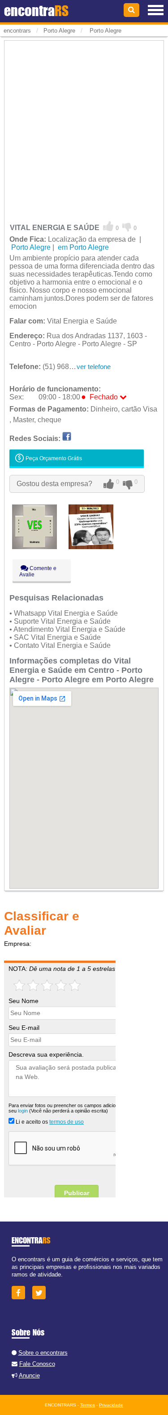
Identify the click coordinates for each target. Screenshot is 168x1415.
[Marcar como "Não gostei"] (127, 226)
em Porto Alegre (82, 247)
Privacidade (111, 1404)
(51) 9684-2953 (50, 366)
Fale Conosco (37, 1363)
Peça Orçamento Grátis (53, 458)
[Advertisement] (84, 126)
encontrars (17, 30)
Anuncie (29, 1375)
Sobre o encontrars (43, 1352)
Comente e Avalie (37, 571)
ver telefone (94, 366)
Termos (87, 1404)
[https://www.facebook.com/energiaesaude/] (66, 438)
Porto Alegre (104, 30)
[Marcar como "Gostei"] (108, 226)
